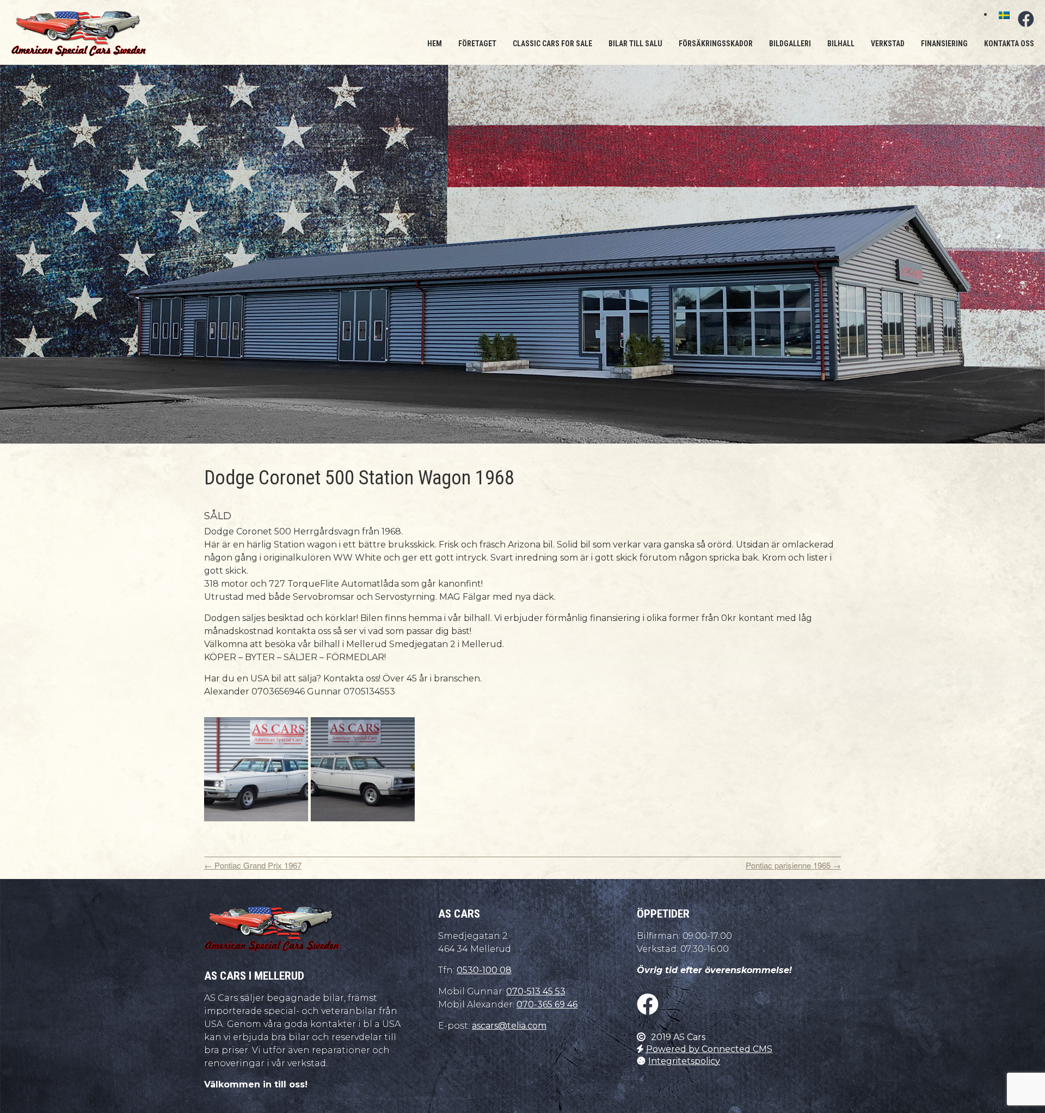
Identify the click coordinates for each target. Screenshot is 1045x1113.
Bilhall (841, 43)
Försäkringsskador (716, 43)
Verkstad (888, 43)
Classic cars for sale (552, 43)
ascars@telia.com (509, 1025)
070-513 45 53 (535, 991)
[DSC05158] (363, 769)
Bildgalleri (790, 43)
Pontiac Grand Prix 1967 (253, 865)
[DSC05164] (256, 769)
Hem (434, 43)
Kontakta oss (1009, 43)
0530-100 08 (484, 970)
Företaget (477, 43)
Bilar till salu (635, 43)
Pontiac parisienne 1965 (793, 865)
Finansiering (944, 43)
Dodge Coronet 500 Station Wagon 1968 (359, 477)
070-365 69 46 (547, 1004)
